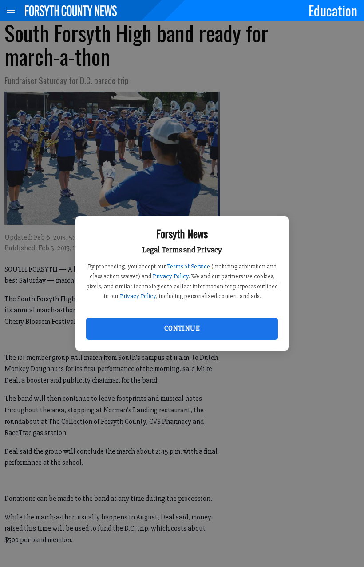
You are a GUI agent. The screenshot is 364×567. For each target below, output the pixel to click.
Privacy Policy (171, 276)
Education (333, 10)
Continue (182, 328)
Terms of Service (188, 266)
